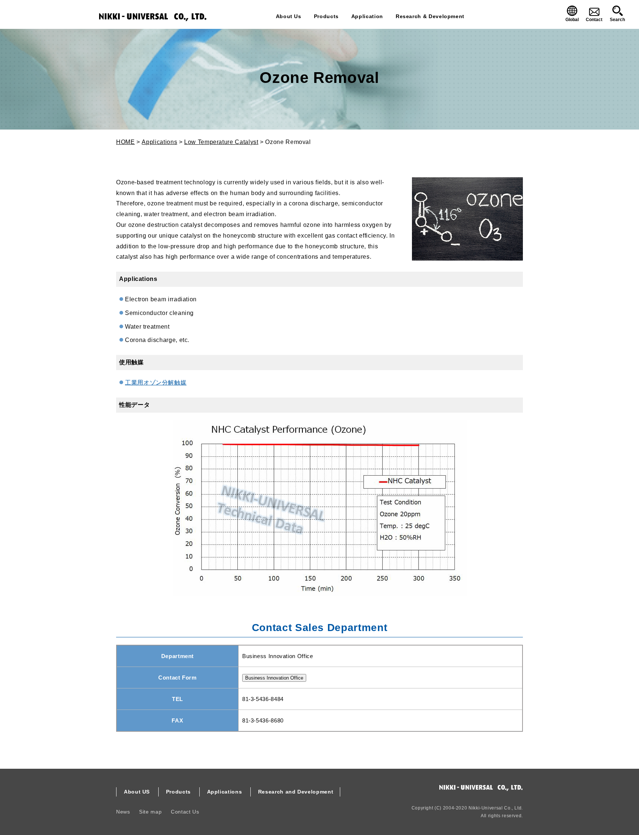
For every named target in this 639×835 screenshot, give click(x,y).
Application (367, 16)
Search (617, 19)
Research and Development (295, 792)
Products (326, 16)
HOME (125, 142)
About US (137, 792)
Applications (159, 142)
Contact (594, 19)
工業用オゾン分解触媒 (155, 382)
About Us (288, 16)
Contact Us (185, 812)
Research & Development (430, 16)
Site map (150, 812)
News (123, 812)
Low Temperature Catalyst (221, 142)
